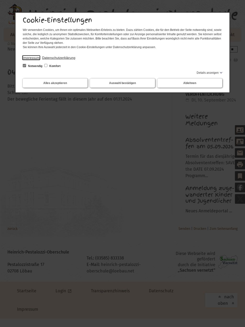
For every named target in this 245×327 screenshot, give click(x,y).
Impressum (31, 58)
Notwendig (35, 66)
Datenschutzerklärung (58, 58)
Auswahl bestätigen (122, 83)
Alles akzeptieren (55, 83)
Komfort (55, 66)
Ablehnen (189, 83)
